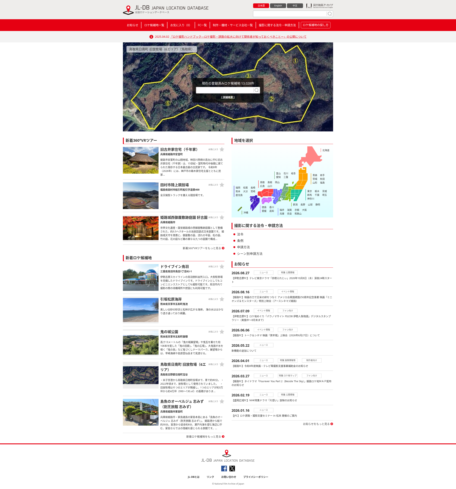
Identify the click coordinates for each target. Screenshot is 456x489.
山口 (270, 186)
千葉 (317, 194)
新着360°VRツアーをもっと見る (202, 248)
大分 (245, 191)
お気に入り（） (181, 25)
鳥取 (262, 182)
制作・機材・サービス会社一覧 (233, 25)
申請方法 (243, 247)
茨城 (324, 191)
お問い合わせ (228, 476)
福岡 (238, 187)
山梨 (310, 204)
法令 (240, 234)
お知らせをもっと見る (316, 424)
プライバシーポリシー (255, 476)
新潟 (295, 204)
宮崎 (253, 191)
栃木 (317, 191)
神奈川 (310, 198)
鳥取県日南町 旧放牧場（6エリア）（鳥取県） (161, 49)
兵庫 (282, 213)
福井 (282, 209)
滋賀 (289, 209)
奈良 (289, 213)
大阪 (304, 209)
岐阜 (293, 173)
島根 (270, 182)
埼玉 (324, 194)
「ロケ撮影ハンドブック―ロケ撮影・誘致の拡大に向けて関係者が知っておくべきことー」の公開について (238, 37)
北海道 (325, 150)
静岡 (317, 204)
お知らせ (132, 25)
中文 (295, 5)
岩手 (322, 175)
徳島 (264, 207)
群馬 (309, 194)
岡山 (277, 182)
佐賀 (245, 187)
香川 (271, 207)
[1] (329, 14)
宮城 (315, 178)
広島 (262, 186)
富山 (278, 173)
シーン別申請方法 (250, 253)
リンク (210, 476)
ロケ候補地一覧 (154, 25)
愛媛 (264, 210)
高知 (271, 210)
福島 (322, 182)
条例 (240, 240)
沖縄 (245, 212)
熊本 (238, 191)
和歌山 (298, 213)
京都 (297, 209)
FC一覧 (202, 25)
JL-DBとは (194, 476)
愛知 (278, 177)
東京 (309, 191)
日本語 (261, 5)
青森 (315, 175)
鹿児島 (239, 195)
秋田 (322, 178)
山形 (315, 182)
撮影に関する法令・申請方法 (277, 25)
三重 (286, 177)
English (278, 5)
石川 (286, 173)
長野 (302, 204)
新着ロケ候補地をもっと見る (203, 436)
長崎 (253, 187)
